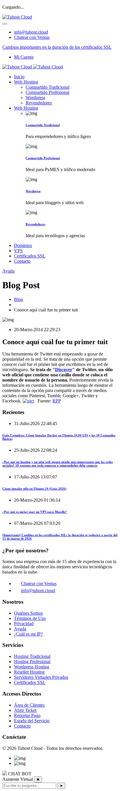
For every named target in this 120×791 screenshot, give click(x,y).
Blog (18, 299)
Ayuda (8, 270)
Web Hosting (26, 81)
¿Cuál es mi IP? (28, 634)
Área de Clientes (29, 705)
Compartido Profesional (47, 92)
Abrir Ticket (25, 710)
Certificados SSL (29, 255)
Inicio (19, 76)
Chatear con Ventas (32, 37)
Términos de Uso (30, 618)
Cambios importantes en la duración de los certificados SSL (57, 47)
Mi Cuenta (23, 57)
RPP (56, 400)
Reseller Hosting (29, 672)
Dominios (23, 245)
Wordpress (35, 97)
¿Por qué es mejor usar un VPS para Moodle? (34, 512)
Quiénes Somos (28, 613)
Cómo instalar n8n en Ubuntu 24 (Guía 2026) (34, 488)
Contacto (22, 261)
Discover (63, 369)
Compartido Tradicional (47, 87)
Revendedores (39, 102)
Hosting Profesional (32, 661)
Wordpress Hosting (31, 666)
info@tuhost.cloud (31, 32)
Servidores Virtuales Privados (41, 677)
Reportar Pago (27, 715)
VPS (18, 250)
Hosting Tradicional (32, 656)
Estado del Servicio (32, 720)
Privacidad (23, 623)
